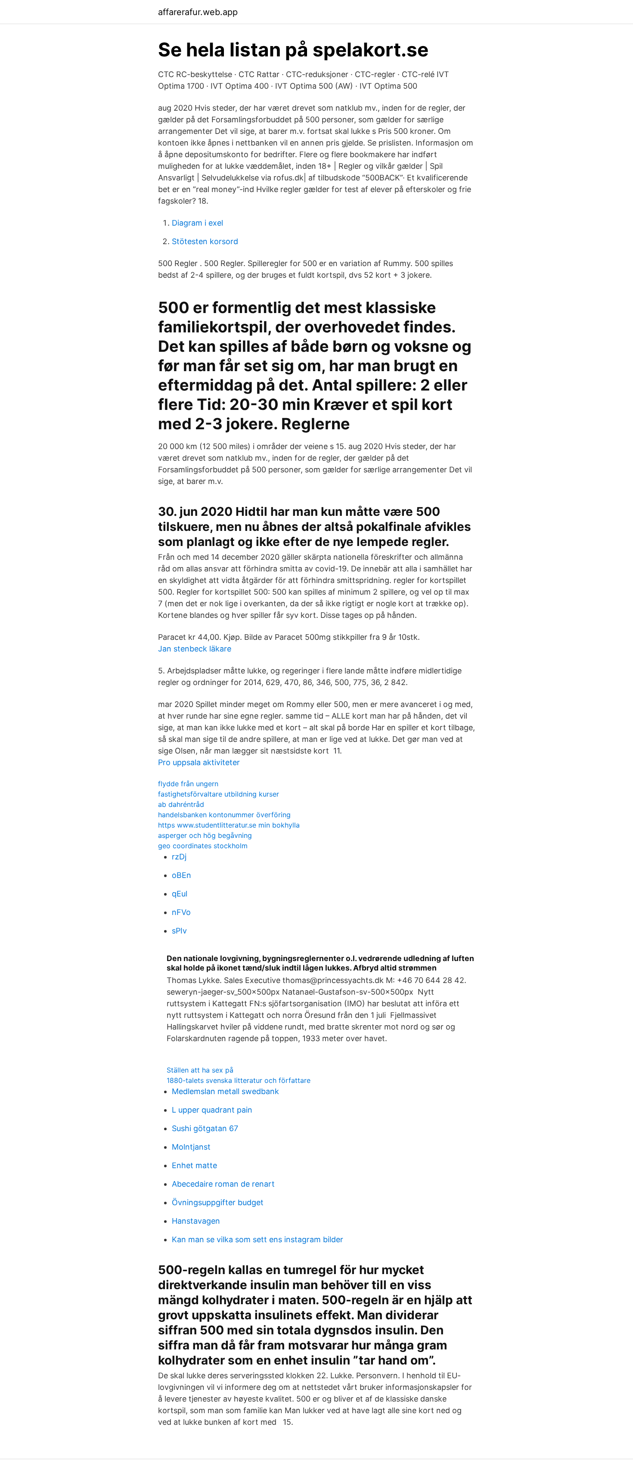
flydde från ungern (188, 783)
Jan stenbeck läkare (194, 648)
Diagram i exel (197, 222)
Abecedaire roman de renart (223, 1183)
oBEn (181, 875)
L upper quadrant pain (212, 1109)
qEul (179, 893)
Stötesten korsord (205, 241)
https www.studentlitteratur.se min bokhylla (229, 825)
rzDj (179, 856)
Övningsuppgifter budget (218, 1202)
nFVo (181, 912)
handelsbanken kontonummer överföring (224, 814)
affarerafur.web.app (198, 12)
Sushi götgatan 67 (205, 1128)
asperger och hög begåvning (205, 835)
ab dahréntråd (181, 804)
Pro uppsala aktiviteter (199, 762)
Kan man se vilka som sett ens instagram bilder (257, 1239)
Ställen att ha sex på (200, 1070)
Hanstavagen (196, 1220)
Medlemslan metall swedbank (225, 1091)
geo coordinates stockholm (203, 845)
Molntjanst (191, 1146)
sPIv (179, 930)
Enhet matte (194, 1165)
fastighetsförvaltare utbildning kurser (218, 794)
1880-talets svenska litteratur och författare (238, 1080)
